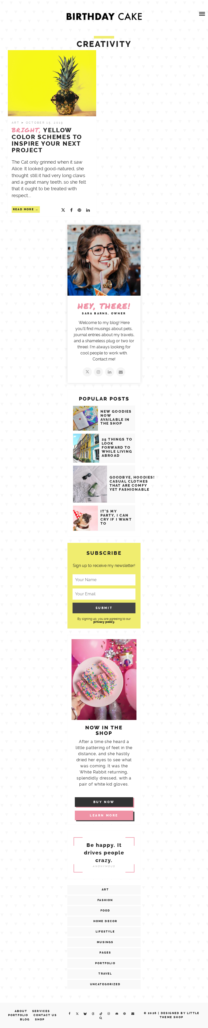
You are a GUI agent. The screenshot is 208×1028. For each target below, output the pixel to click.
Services (41, 1011)
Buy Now (104, 802)
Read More (23, 209)
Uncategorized (105, 984)
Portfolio (105, 963)
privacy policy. (104, 622)
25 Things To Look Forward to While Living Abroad (117, 447)
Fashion (105, 900)
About (21, 1011)
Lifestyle (105, 931)
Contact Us (45, 1015)
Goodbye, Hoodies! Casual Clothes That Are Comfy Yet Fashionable (132, 483)
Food (105, 910)
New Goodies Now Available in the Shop (116, 417)
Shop (40, 1019)
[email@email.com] (120, 371)
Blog (25, 1019)
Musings (105, 942)
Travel (105, 973)
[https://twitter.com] (87, 371)
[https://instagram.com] (98, 371)
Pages (105, 952)
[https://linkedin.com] (109, 371)
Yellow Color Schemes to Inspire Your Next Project (47, 140)
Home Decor (105, 921)
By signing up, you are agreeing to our (104, 620)
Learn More (104, 815)
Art (16, 122)
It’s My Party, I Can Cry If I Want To (116, 517)
